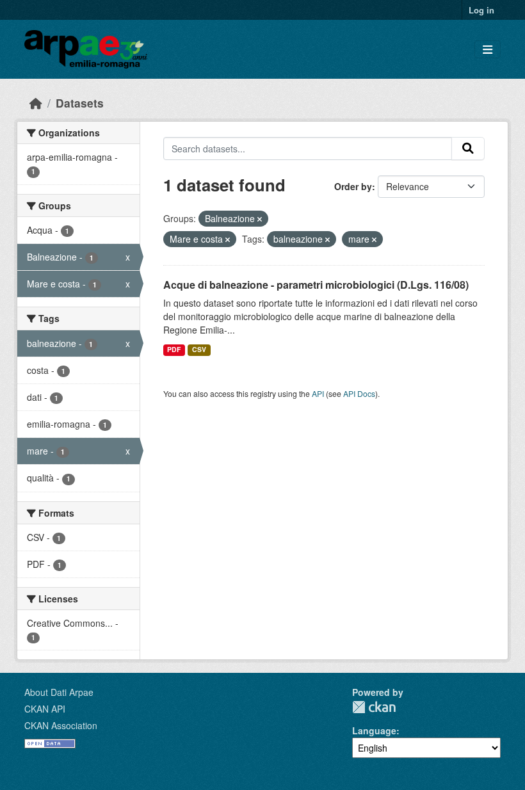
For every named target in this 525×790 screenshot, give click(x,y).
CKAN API (44, 708)
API (318, 393)
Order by (353, 186)
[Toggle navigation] (487, 49)
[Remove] (259, 219)
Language (374, 730)
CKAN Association (60, 725)
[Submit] (468, 148)
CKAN (374, 707)
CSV (199, 349)
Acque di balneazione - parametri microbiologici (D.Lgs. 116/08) (316, 284)
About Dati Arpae (58, 692)
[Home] (35, 103)
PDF (174, 349)
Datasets (80, 103)
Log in (481, 10)
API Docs (359, 393)
